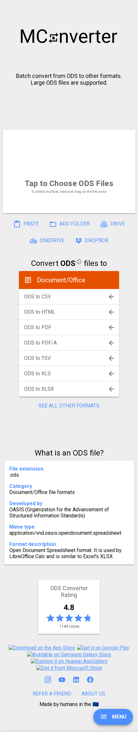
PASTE (30, 224)
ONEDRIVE (51, 240)
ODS (67, 263)
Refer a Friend (52, 694)
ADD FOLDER (74, 224)
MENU (118, 717)
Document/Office (61, 280)
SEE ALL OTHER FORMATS (69, 406)
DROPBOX (95, 240)
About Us (93, 694)
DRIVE (117, 224)
